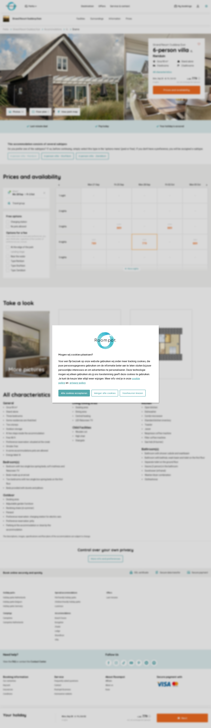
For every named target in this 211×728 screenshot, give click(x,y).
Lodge (57, 631)
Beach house (60, 618)
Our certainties (9, 681)
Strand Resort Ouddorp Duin (169, 44)
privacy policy (78, 382)
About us (109, 685)
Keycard (6, 685)
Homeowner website (63, 694)
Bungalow (59, 622)
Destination (87, 6)
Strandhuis (59, 635)
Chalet (57, 627)
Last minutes (112, 597)
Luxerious (59, 606)
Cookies (101, 713)
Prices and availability (176, 90)
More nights (133, 269)
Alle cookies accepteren (74, 393)
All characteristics (162, 72)
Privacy (92, 713)
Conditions (7, 694)
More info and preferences (105, 558)
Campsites (7, 618)
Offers (102, 6)
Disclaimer (112, 713)
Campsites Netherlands (13, 622)
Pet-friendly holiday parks (65, 597)
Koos (108, 689)
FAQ (14, 661)
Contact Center (38, 661)
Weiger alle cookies (105, 393)
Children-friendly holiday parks (67, 602)
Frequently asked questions (66, 681)
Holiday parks (9, 593)
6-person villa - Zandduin (92, 156)
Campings (7, 613)
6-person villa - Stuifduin (57, 156)
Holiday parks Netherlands (14, 597)
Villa (57, 640)
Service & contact (120, 6)
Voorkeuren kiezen (132, 393)
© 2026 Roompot (127, 713)
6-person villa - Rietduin (23, 156)
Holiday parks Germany (13, 606)
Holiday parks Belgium (12, 602)
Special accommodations (66, 593)
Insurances (8, 689)
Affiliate (109, 681)
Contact (57, 685)
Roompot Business (62, 689)
